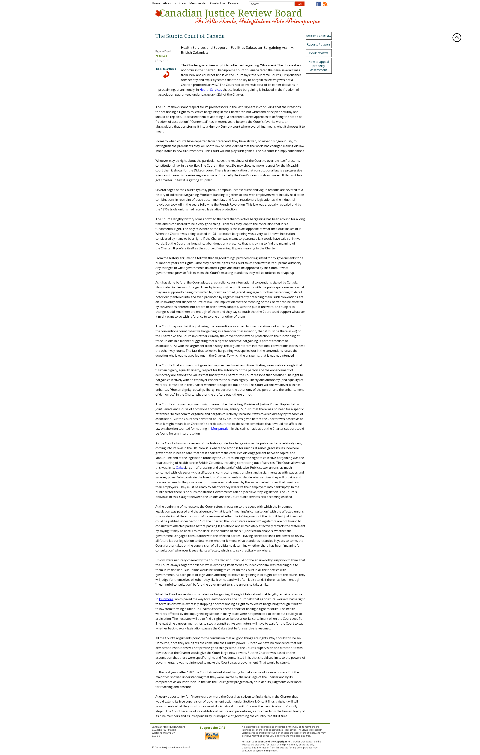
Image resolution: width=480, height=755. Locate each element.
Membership (198, 3)
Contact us (217, 3)
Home (156, 3)
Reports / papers (319, 44)
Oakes (180, 467)
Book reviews (318, 53)
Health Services (211, 89)
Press (183, 3)
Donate (233, 3)
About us (169, 3)
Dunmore (166, 599)
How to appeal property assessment (318, 66)
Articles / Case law (318, 36)
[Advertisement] (319, 131)
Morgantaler (220, 428)
